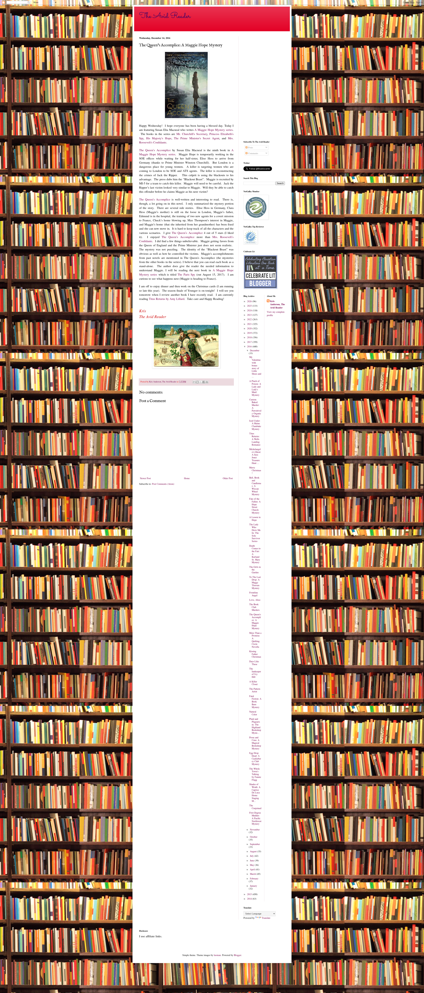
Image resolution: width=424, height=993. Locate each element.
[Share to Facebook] (203, 382)
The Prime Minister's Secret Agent (196, 138)
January (253, 885)
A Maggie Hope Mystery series (213, 130)
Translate (266, 917)
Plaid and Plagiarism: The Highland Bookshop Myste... (255, 725)
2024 (249, 310)
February (254, 878)
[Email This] (194, 382)
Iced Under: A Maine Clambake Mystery (255, 425)
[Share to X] (200, 382)
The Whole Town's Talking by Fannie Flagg (255, 774)
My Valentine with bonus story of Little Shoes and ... (255, 366)
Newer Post (145, 478)
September (255, 844)
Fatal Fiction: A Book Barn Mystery (255, 701)
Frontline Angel (253, 594)
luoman (217, 955)
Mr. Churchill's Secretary (191, 134)
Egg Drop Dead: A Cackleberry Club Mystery (255, 758)
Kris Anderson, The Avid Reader (277, 304)
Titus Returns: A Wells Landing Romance (254, 439)
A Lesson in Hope (255, 518)
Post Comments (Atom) (163, 483)
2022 (249, 319)
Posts (250, 147)
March (253, 873)
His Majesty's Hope (158, 138)
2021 (249, 323)
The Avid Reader (164, 16)
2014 (249, 898)
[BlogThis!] (197, 382)
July (252, 855)
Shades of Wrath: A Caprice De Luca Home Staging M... (254, 792)
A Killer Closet (253, 683)
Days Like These (254, 663)
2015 (249, 894)
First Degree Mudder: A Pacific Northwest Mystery (255, 818)
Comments (252, 153)
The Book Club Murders (254, 607)
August (253, 851)
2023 (249, 314)
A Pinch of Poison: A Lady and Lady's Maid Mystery (255, 387)
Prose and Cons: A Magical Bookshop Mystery (255, 743)
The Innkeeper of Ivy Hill (255, 672)
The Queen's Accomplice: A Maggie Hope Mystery (255, 621)
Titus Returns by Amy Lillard (166, 299)
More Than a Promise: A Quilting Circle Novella (255, 639)
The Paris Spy (186, 274)
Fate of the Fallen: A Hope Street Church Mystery (255, 505)
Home (187, 478)
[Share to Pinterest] (207, 382)
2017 (249, 342)
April (253, 869)
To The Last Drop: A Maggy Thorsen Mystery (255, 582)
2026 (249, 301)
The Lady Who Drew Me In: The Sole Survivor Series (255, 533)
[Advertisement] (264, 85)
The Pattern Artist (254, 690)
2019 (249, 332)
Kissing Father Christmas (255, 654)
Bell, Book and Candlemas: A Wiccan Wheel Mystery (255, 486)
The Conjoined (255, 807)
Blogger (237, 955)
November (255, 829)
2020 (249, 328)
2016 (249, 346)
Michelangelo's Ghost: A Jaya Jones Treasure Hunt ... (255, 456)
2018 (249, 337)
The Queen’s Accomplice (155, 150)
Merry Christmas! (255, 470)
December (254, 350)
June (252, 860)
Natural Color (253, 713)
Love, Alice (254, 599)
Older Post (228, 478)
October (253, 836)
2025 (249, 305)
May (252, 864)
